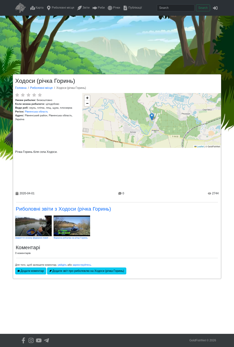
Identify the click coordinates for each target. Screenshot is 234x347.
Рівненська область (36, 111)
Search (203, 7)
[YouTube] (38, 340)
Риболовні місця (62, 7)
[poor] (23, 95)
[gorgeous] (40, 95)
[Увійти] (215, 8)
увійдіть (62, 264)
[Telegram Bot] (45, 340)
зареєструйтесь (82, 264)
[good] (34, 95)
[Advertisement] (117, 43)
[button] (152, 116)
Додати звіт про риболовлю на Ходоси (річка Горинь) (88, 270)
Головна (21, 87)
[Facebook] (22, 340)
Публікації (135, 7)
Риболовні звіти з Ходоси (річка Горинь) (63, 209)
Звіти (86, 7)
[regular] (28, 95)
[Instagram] (30, 340)
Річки (116, 7)
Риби (101, 7)
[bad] (17, 95)
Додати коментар (32, 270)
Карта (39, 7)
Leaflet (200, 146)
